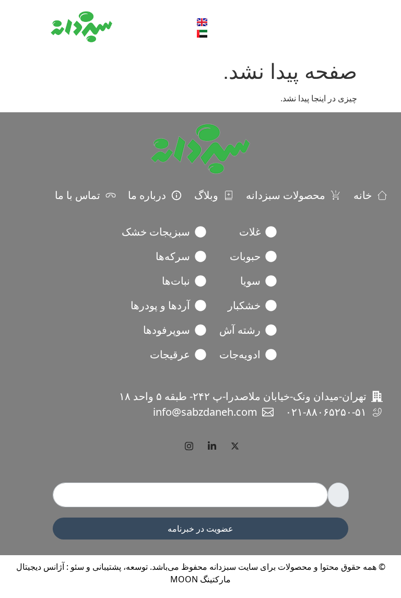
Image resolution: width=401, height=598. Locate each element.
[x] (235, 446)
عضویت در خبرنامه (200, 528)
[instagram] (189, 446)
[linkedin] (212, 446)
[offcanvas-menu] (338, 27)
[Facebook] (166, 446)
